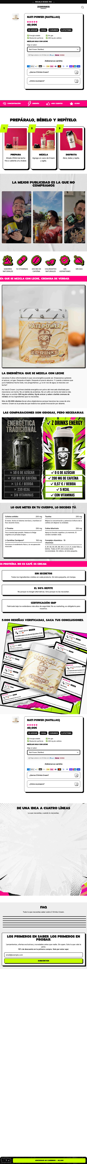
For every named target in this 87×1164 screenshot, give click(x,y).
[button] (32, 22)
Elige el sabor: (32, 45)
